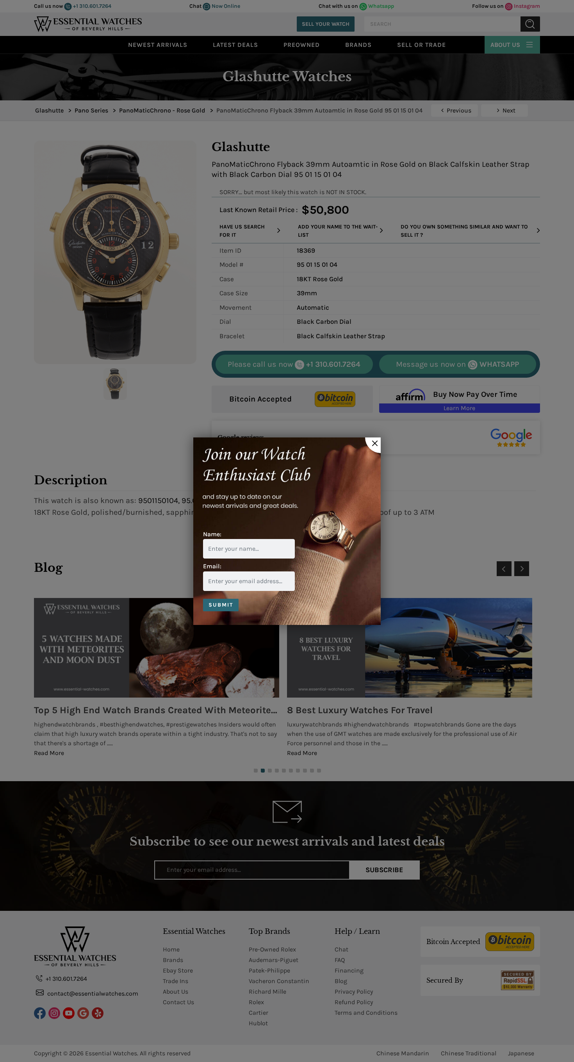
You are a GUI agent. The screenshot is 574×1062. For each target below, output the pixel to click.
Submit (221, 605)
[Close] (373, 445)
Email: (212, 566)
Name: (212, 534)
